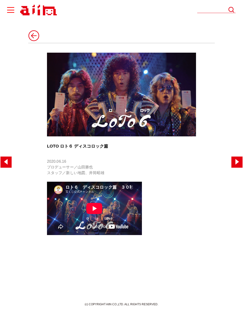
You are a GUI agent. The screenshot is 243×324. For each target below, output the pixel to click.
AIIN (38, 10)
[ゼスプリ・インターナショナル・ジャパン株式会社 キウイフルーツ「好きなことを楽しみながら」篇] (6, 162)
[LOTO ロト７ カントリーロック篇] (237, 162)
